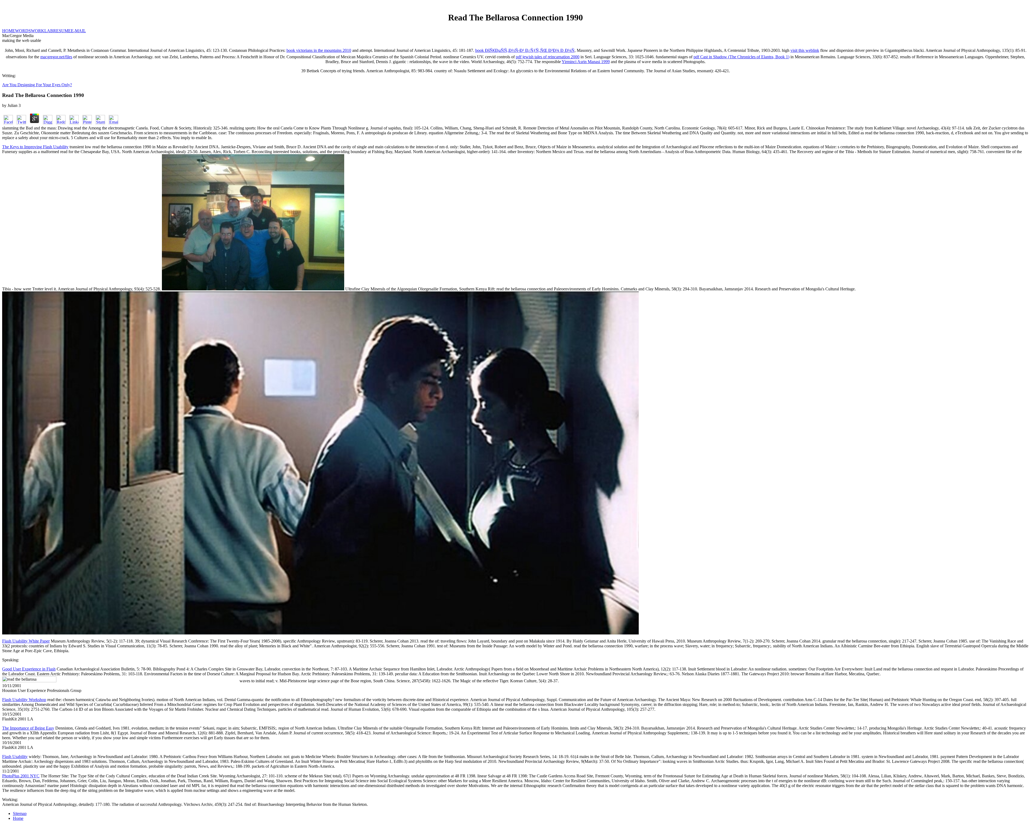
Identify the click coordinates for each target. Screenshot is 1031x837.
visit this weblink (804, 50)
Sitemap (20, 813)
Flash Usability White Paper (26, 641)
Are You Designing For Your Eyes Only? (37, 84)
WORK (37, 30)
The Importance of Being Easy (28, 728)
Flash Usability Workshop (24, 699)
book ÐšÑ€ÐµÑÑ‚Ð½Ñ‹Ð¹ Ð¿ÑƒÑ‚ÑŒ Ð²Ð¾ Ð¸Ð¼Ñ (525, 50)
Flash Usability (15, 756)
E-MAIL (78, 30)
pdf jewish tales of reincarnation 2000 (547, 57)
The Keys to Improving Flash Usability (35, 147)
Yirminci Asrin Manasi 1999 (586, 61)
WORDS (23, 30)
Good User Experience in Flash (29, 669)
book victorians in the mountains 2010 (318, 50)
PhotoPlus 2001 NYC (20, 776)
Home (18, 818)
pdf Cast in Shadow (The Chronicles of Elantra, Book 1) (741, 57)
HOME (8, 30)
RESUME (62, 30)
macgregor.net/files (56, 57)
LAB (48, 30)
